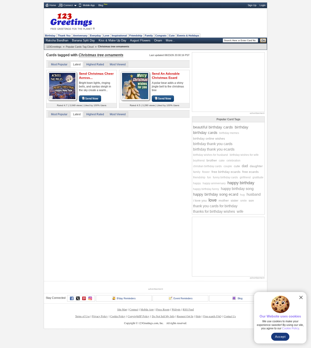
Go (263, 40)
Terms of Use (82, 316)
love (213, 200)
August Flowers (140, 40)
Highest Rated (95, 64)
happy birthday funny (206, 189)
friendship (199, 177)
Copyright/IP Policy (138, 316)
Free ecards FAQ (212, 316)
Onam (158, 40)
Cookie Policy (117, 316)
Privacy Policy (100, 316)
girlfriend (245, 177)
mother (224, 200)
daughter (256, 166)
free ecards (250, 172)
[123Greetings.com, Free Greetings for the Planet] (72, 20)
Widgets (176, 309)
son (251, 200)
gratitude (257, 177)
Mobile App (89, 5)
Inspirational (119, 35)
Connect (68, 5)
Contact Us (230, 316)
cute (237, 166)
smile (243, 200)
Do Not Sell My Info (163, 316)
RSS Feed (188, 309)
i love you (200, 200)
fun (209, 177)
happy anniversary (214, 183)
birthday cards (205, 132)
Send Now (91, 98)
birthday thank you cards (212, 144)
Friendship (135, 35)
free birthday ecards (226, 172)
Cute (172, 35)
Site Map (122, 309)
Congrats (160, 35)
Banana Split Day (83, 40)
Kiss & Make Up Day (112, 40)
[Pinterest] (84, 298)
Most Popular (59, 64)
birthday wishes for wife (244, 154)
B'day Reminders (126, 298)
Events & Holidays (188, 35)
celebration (233, 160)
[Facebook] (72, 298)
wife (240, 211)
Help (198, 316)
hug (242, 194)
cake (222, 160)
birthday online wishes (209, 138)
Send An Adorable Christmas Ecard (166, 75)
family (196, 172)
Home (52, 5)
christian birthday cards (207, 166)
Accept (280, 336)
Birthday (50, 35)
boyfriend (199, 160)
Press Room (162, 309)
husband (254, 194)
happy (197, 183)
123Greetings (53, 46)
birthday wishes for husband (210, 154)
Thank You (64, 35)
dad (245, 166)
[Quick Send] (51, 97)
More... (170, 40)
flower (206, 172)
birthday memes (229, 133)
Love (106, 35)
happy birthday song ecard (215, 194)
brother (211, 160)
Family (149, 35)
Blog (100, 5)
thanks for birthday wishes (214, 211)
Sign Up (252, 5)
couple (228, 166)
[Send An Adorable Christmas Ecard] (135, 86)
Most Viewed (118, 64)
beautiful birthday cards (213, 127)
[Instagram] (90, 298)
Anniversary (80, 35)
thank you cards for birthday (215, 206)
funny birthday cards (225, 177)
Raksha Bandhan (57, 40)
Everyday (95, 35)
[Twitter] (78, 298)
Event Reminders (183, 298)
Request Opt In (185, 316)
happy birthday (240, 183)
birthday (241, 127)
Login (262, 5)
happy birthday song (237, 189)
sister (234, 200)
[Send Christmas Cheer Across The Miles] (62, 86)
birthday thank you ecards (214, 149)
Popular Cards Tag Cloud (80, 46)
